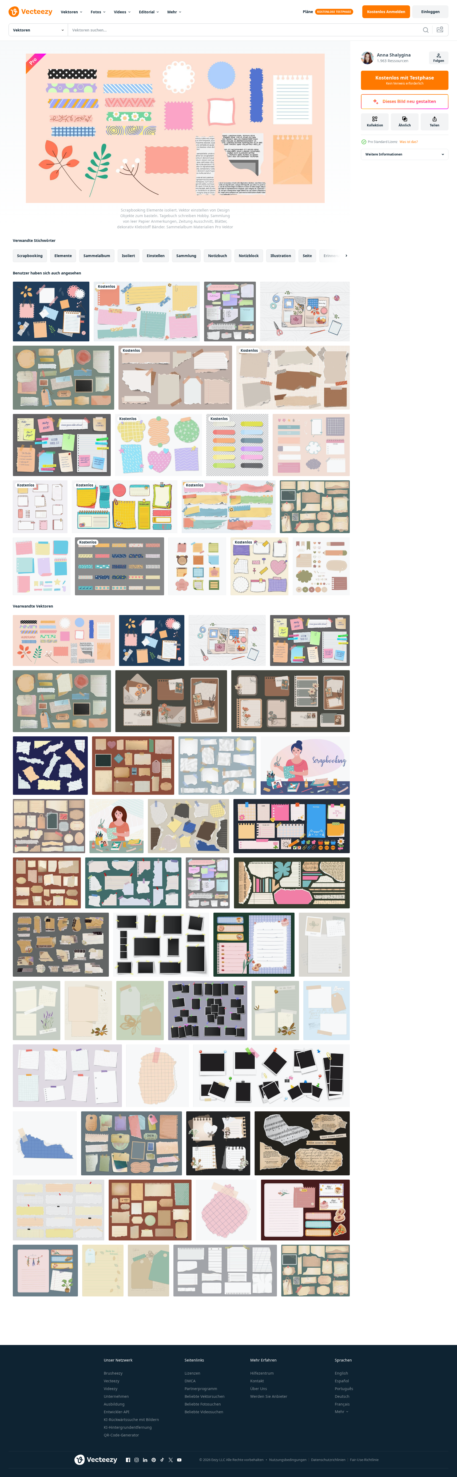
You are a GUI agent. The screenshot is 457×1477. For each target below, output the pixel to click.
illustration (281, 255)
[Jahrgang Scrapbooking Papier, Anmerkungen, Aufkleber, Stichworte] (131, 1143)
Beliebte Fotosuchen (203, 1404)
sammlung (186, 255)
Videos (120, 11)
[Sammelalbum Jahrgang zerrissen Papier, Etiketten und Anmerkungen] (133, 765)
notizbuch (217, 255)
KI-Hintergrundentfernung (128, 1427)
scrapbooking (30, 255)
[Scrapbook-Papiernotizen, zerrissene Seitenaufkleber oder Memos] (63, 378)
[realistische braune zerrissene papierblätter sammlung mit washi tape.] (175, 378)
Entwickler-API (116, 1411)
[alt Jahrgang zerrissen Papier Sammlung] (61, 945)
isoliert (128, 255)
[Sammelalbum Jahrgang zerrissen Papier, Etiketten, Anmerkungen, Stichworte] (47, 882)
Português (344, 1388)
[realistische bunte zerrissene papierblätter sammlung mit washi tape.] (147, 311)
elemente (63, 255)
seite (307, 255)
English (341, 1373)
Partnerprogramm (201, 1388)
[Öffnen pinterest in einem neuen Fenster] (154, 1460)
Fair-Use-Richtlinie (364, 1459)
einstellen (156, 255)
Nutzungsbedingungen (288, 1459)
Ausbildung (114, 1404)
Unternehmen (116, 1396)
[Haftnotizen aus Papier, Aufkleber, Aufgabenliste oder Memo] (124, 506)
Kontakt (257, 1380)
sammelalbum (97, 255)
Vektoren (69, 11)
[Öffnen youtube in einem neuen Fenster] (179, 1460)
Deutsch (342, 1396)
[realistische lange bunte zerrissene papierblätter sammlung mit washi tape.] (229, 506)
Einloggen (430, 11)
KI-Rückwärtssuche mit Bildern (131, 1419)
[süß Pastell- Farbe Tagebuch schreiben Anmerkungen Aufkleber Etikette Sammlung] (254, 945)
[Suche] (426, 30)
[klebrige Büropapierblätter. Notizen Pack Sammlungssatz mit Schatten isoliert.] (237, 445)
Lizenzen (192, 1373)
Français (342, 1404)
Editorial (146, 11)
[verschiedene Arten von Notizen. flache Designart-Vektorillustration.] (40, 506)
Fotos (96, 11)
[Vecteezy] (30, 11)
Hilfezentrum (262, 1373)
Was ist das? (409, 141)
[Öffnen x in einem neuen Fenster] (171, 1460)
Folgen (438, 60)
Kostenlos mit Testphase (404, 80)
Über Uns (258, 1388)
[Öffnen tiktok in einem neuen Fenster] (162, 1460)
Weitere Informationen (383, 154)
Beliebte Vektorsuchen (205, 1396)
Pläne (308, 11)
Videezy (110, 1388)
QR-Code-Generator (121, 1435)
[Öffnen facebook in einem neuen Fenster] (128, 1460)
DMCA (190, 1380)
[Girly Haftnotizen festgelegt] (259, 566)
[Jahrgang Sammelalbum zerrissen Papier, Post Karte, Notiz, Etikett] (150, 1210)
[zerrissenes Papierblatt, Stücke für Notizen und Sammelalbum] (230, 311)
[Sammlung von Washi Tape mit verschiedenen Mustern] (119, 566)
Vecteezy (111, 1380)
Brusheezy (113, 1373)
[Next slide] (341, 255)
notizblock (249, 255)
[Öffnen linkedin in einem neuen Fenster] (145, 1460)
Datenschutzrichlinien (328, 1459)
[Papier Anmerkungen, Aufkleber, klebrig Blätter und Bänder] (62, 445)
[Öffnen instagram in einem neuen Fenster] (136, 1460)
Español (342, 1380)
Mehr (172, 11)
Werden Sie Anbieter (268, 1396)
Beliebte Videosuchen (204, 1411)
